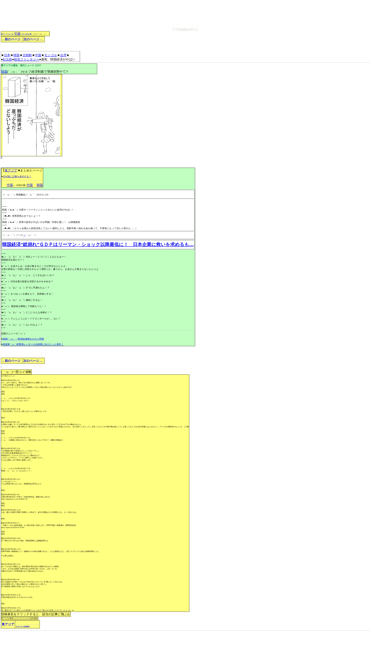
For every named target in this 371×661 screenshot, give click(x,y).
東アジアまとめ (7, 34)
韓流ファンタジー (26, 59)
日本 (7, 55)
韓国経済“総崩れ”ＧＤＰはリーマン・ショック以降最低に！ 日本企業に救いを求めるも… (98, 244)
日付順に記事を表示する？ (17, 176)
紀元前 (7, 59)
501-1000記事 (26, 34)
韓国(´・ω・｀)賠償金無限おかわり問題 (23, 339)
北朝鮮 (27, 55)
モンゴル (50, 55)
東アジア (11, 170)
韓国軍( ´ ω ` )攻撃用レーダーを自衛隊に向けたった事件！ (33, 344)
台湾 (63, 55)
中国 (17, 33)
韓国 (16, 55)
